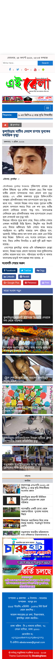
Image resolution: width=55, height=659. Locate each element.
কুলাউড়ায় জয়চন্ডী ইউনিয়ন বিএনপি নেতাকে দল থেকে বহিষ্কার (27, 319)
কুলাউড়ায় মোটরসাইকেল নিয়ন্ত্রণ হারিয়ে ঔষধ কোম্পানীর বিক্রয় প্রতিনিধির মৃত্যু (27, 439)
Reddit (25, 276)
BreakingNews (39, 656)
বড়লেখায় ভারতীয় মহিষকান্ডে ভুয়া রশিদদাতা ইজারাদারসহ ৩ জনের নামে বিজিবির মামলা (35, 535)
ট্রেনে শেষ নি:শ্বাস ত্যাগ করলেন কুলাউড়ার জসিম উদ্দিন (26, 379)
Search (45, 63)
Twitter (27, 270)
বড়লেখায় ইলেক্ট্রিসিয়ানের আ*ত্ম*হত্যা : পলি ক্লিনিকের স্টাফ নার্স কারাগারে (26, 466)
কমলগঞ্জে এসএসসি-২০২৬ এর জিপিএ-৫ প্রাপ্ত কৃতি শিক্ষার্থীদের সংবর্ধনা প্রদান (35, 488)
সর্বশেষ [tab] (27, 476)
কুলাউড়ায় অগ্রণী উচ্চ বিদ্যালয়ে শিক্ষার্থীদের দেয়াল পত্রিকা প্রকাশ (26, 409)
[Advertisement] (27, 27)
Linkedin (10, 276)
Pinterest (32, 282)
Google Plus (13, 282)
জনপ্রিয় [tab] (27, 480)
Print (46, 282)
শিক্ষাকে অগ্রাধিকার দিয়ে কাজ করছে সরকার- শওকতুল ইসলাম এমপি (27, 349)
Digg (41, 270)
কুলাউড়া (16, 125)
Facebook (10, 270)
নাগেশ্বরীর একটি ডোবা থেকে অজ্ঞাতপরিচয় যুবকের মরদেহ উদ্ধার (34, 511)
